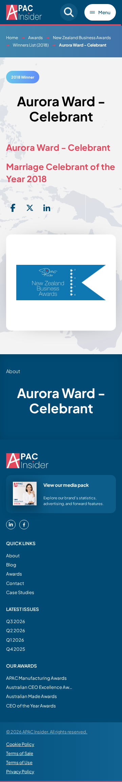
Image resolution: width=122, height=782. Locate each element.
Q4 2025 (15, 649)
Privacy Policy (20, 771)
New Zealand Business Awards (82, 37)
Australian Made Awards (31, 696)
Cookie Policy (20, 744)
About (13, 555)
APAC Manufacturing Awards (36, 678)
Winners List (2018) (31, 45)
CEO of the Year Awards (31, 705)
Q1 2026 (15, 640)
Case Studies (20, 592)
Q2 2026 (15, 630)
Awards (35, 37)
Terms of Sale (19, 753)
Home (12, 37)
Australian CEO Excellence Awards (40, 687)
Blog (11, 564)
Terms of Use (19, 762)
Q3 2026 (15, 621)
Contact (15, 583)
